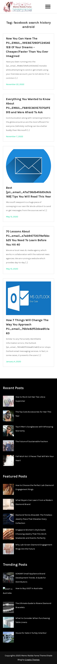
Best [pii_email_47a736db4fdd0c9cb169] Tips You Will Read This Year (28, 192)
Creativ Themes (32, 659)
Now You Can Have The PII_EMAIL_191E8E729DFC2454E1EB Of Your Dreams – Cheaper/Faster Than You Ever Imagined (28, 47)
